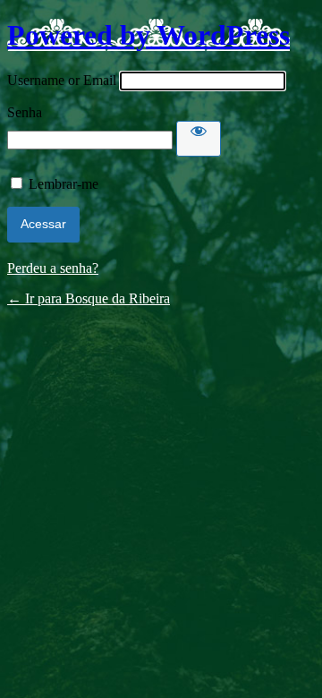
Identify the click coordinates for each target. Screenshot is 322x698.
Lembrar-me (63, 184)
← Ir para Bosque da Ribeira (88, 298)
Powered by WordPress (148, 35)
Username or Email (61, 80)
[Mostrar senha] (198, 139)
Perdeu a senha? (52, 268)
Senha (24, 112)
